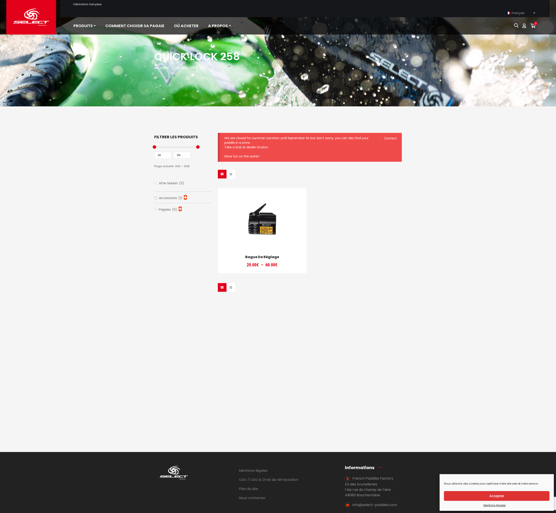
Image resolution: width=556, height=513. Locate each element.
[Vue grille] (222, 174)
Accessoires (170, 198)
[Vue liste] (231, 174)
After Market (171, 183)
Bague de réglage (262, 257)
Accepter (496, 496)
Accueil (161, 67)
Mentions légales (494, 505)
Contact (390, 138)
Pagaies (168, 209)
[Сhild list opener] (185, 197)
